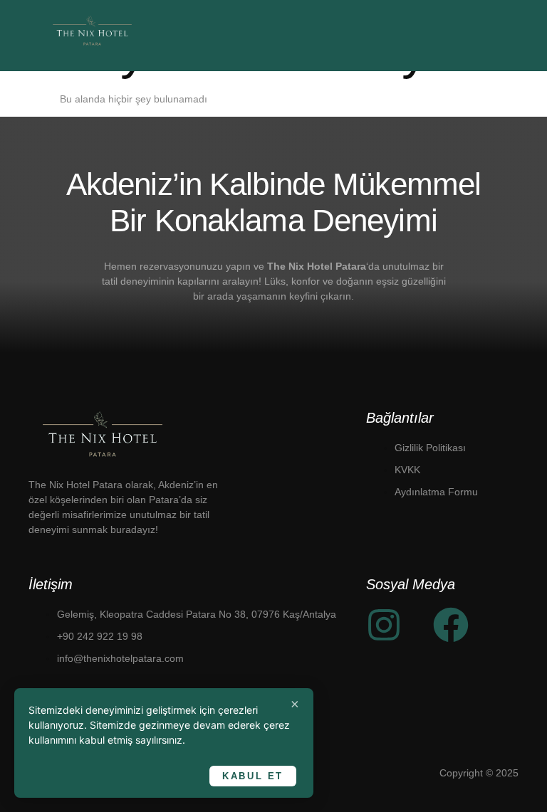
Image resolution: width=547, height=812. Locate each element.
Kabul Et (252, 776)
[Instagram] (384, 625)
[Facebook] (451, 625)
